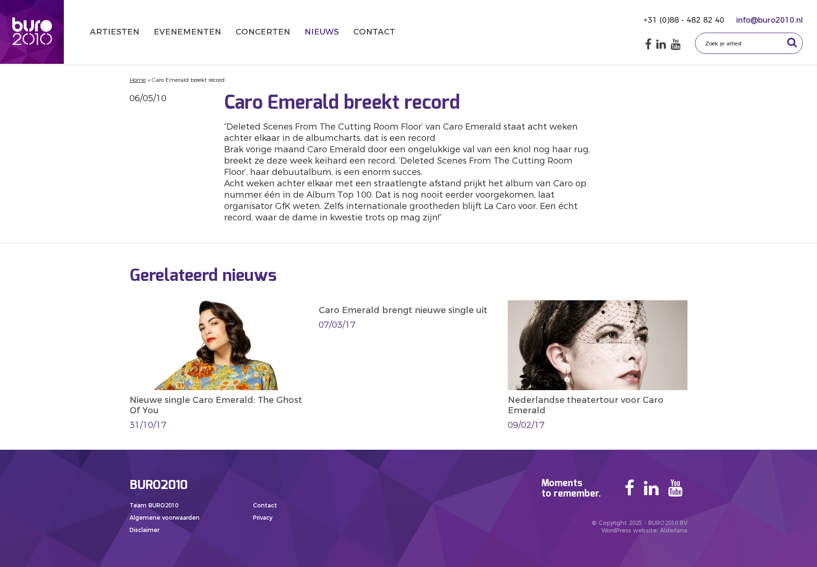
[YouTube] (676, 44)
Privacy (262, 517)
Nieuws (321, 31)
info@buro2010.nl (769, 20)
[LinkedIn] (661, 44)
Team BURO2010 (154, 505)
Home (138, 79)
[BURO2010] (32, 32)
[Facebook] (648, 44)
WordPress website (629, 530)
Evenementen (187, 31)
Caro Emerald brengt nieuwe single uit (403, 310)
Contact (374, 31)
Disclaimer (144, 529)
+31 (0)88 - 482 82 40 (685, 20)
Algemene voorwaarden (165, 517)
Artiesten (114, 31)
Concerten (262, 31)
